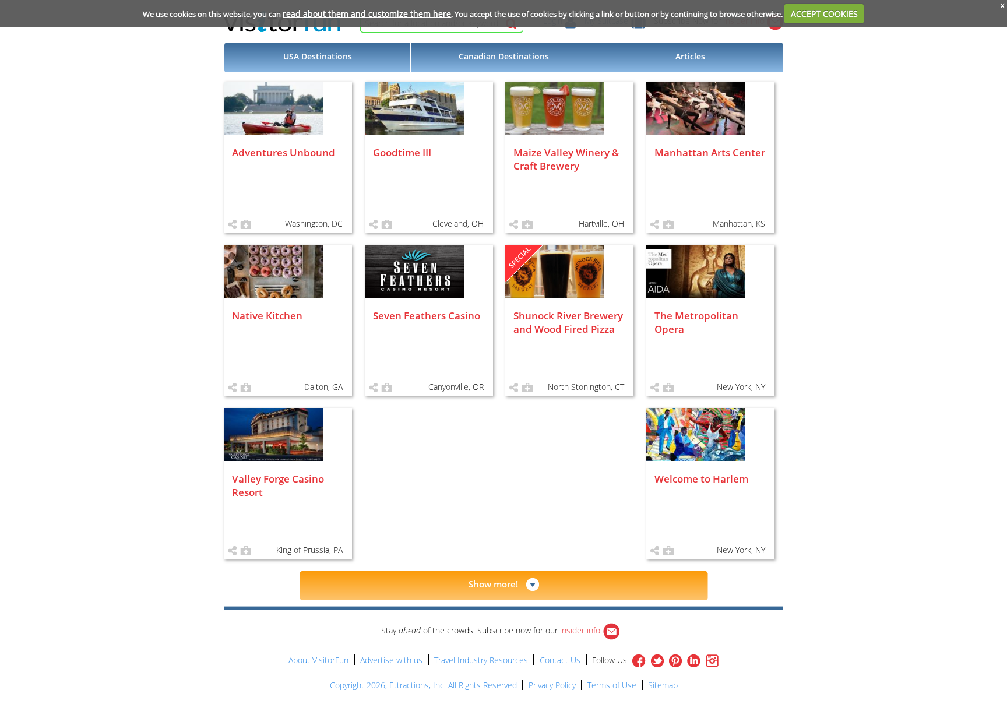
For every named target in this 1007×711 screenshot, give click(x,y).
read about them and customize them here (367, 13)
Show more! (493, 584)
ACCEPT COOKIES (824, 13)
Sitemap (663, 685)
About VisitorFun (318, 660)
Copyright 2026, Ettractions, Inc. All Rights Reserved (423, 685)
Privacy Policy (552, 685)
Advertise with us (391, 660)
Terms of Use (611, 685)
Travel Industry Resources (481, 660)
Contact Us (560, 660)
